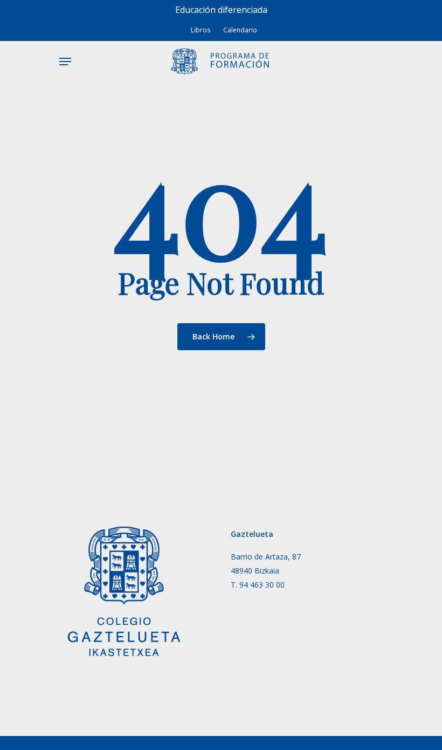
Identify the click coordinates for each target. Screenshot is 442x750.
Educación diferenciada (221, 10)
